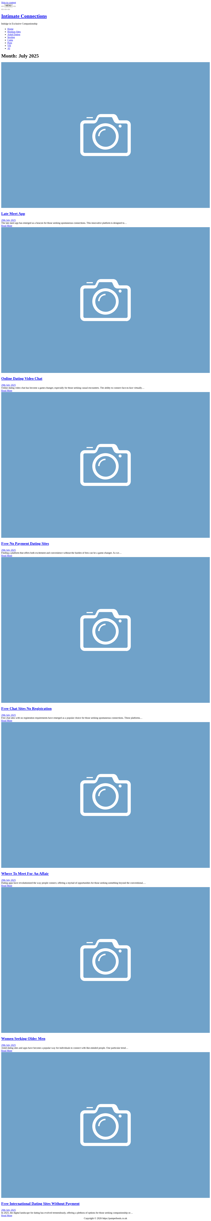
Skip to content (8, 2)
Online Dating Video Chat (21, 378)
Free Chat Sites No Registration (26, 709)
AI (8, 48)
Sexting (11, 37)
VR (9, 45)
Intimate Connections (24, 16)
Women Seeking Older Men (23, 1039)
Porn (9, 42)
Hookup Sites (14, 31)
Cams (10, 40)
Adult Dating (13, 34)
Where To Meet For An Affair (25, 874)
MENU (8, 5)
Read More (6, 225)
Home (10, 29)
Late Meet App (13, 214)
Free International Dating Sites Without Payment (40, 1204)
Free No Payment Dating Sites (25, 543)
